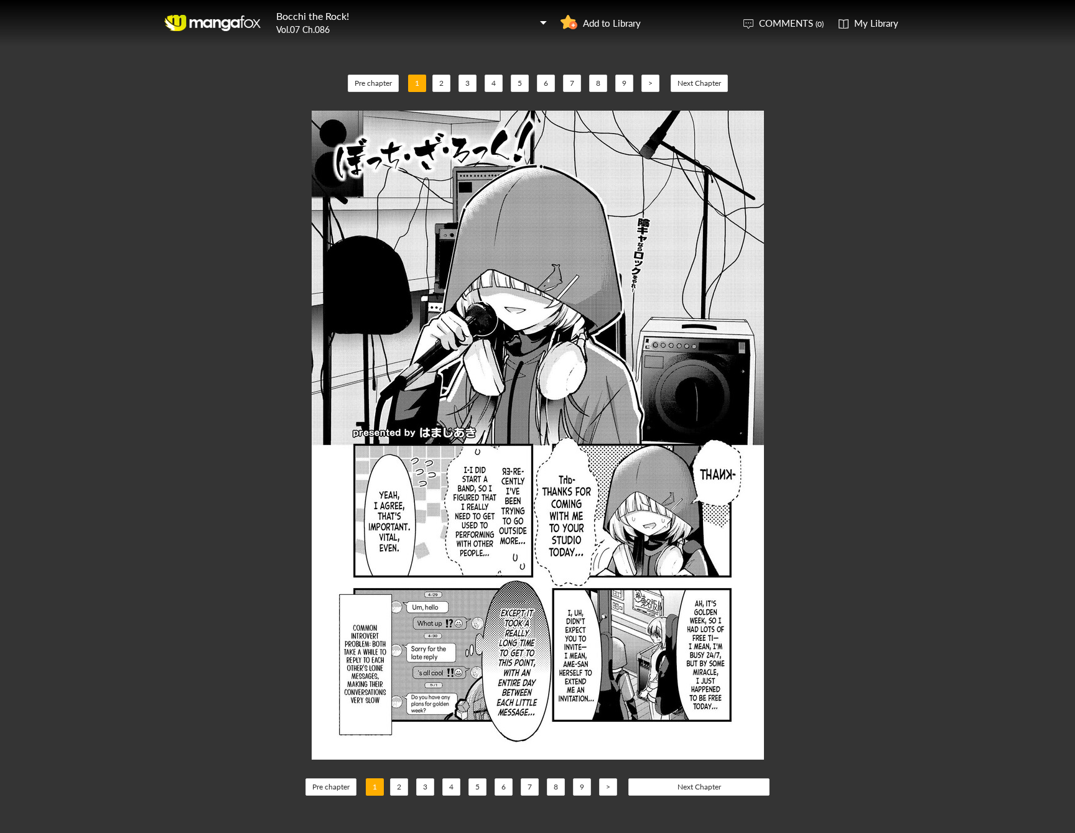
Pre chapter (373, 83)
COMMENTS (791, 23)
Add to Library (612, 23)
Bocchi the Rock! (312, 16)
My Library (876, 23)
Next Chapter (699, 83)
